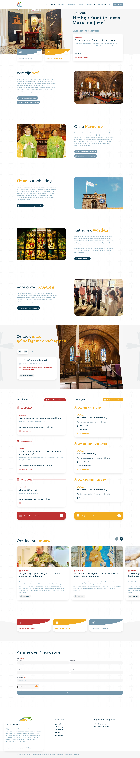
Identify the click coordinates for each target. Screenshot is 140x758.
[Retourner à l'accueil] (19, 4)
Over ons (100, 4)
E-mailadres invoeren (22, 669)
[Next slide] (121, 539)
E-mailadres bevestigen (76, 669)
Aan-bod (89, 4)
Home (53, 4)
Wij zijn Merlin (74, 754)
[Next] (25, 351)
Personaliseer (19, 748)
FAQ (110, 4)
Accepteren (9, 748)
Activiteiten (71, 4)
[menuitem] (52, 4)
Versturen (70, 692)
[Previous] (19, 351)
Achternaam (73, 660)
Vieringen (61, 4)
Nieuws (81, 4)
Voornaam (19, 660)
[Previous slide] (116, 539)
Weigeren (29, 748)
